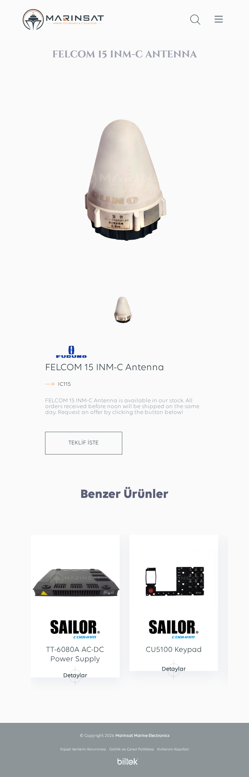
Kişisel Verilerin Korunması (83, 749)
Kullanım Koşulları (173, 749)
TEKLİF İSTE (83, 443)
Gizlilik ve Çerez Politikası (131, 749)
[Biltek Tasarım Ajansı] (126, 761)
